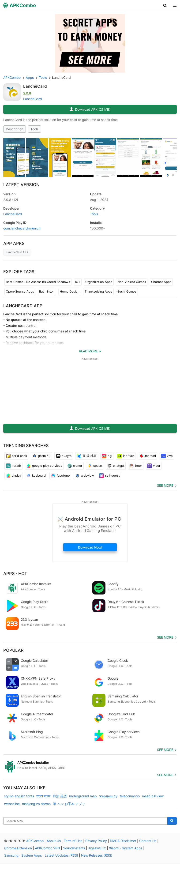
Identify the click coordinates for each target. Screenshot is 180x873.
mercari (150, 456)
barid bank (19, 456)
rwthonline (12, 804)
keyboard (39, 475)
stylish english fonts (19, 796)
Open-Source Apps (20, 291)
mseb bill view (153, 796)
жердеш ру (108, 796)
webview (87, 475)
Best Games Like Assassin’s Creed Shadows (38, 282)
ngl (110, 456)
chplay (16, 475)
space (97, 465)
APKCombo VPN (47, 848)
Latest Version (21, 184)
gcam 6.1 (44, 456)
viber (156, 465)
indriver (128, 456)
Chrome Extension (18, 848)
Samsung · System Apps (23, 855)
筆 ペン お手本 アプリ (69, 804)
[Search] (172, 821)
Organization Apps (98, 282)
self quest (112, 475)
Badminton (47, 291)
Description (14, 129)
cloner (77, 465)
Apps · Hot (15, 573)
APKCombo (12, 77)
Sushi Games (126, 291)
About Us (54, 841)
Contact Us (147, 841)
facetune (63, 475)
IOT (77, 282)
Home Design (69, 291)
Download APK (92, 109)
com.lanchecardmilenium (22, 228)
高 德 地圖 (89, 456)
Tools (34, 129)
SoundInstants (74, 848)
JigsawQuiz (97, 848)
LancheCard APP (22, 305)
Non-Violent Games (131, 282)
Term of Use (73, 841)
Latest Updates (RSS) (61, 855)
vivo (170, 456)
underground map (83, 796)
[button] (165, 5)
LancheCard (35, 86)
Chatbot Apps (161, 282)
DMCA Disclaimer (123, 841)
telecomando (130, 796)
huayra (66, 456)
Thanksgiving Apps (98, 291)
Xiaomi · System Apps (125, 848)
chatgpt (118, 465)
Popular (13, 650)
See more (165, 485)
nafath (16, 465)
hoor (138, 465)
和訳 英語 (60, 796)
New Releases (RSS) (96, 855)
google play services (47, 465)
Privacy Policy (96, 841)
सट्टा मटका (43, 796)
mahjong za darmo (36, 804)
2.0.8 (10, 200)
